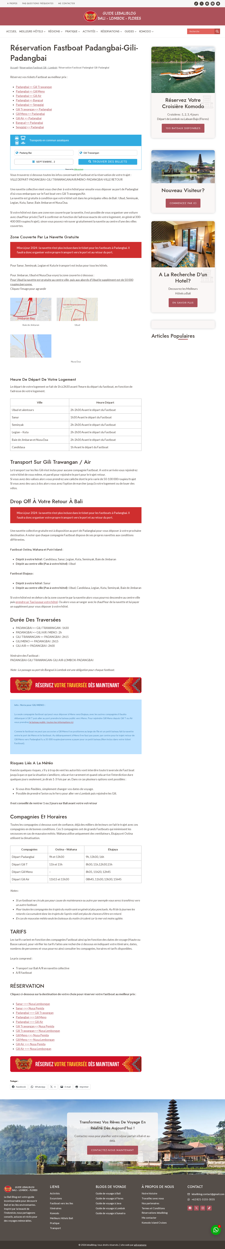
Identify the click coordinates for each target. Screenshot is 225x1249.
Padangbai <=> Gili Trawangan (35, 1012)
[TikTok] (196, 4)
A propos (12, 3)
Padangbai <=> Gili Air (29, 1022)
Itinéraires (55, 1208)
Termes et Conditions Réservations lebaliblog (155, 1210)
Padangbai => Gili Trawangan (34, 87)
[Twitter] (202, 4)
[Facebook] (207, 4)
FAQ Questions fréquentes (38, 3)
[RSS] (218, 4)
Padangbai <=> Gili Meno (31, 1017)
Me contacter (66, 3)
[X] (196, 1208)
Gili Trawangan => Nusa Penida (35, 1026)
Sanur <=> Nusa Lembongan (33, 1004)
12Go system (78, 169)
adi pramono (140, 1244)
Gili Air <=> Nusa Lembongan (33, 1048)
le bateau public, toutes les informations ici (51, 722)
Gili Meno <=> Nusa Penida (32, 1035)
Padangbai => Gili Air (29, 96)
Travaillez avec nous (153, 1198)
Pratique (54, 1223)
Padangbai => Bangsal (29, 100)
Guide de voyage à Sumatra (110, 1213)
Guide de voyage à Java (108, 1203)
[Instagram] (213, 4)
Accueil (11, 31)
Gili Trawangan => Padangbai (34, 109)
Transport (55, 1228)
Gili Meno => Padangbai (30, 114)
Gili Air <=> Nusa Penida (30, 1044)
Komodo (54, 1213)
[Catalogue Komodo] (183, 70)
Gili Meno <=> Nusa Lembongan (35, 1039)
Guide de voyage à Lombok (110, 1208)
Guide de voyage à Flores (109, 1198)
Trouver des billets (110, 161)
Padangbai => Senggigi (30, 104)
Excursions (56, 1198)
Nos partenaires (150, 1203)
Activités (55, 1193)
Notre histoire (149, 1193)
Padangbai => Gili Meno (30, 91)
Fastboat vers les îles (61, 1203)
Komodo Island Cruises (154, 1222)
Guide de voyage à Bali (108, 1193)
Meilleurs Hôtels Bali (61, 1218)
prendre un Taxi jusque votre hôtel (37, 602)
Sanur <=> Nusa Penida (30, 1008)
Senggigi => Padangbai (30, 127)
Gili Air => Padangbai (29, 118)
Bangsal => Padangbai (29, 122)
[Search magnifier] (217, 31)
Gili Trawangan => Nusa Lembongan (38, 1030)
